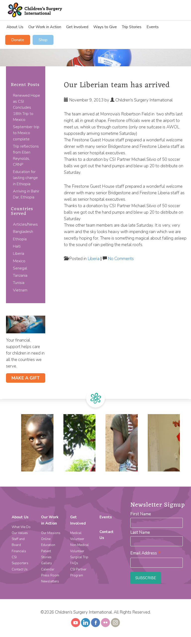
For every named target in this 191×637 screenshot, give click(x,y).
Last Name (140, 532)
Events (152, 26)
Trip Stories (132, 26)
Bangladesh (23, 231)
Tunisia (18, 282)
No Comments (121, 259)
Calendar (47, 569)
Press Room (50, 575)
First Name (140, 514)
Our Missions (50, 533)
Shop (43, 40)
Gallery (46, 563)
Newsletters (50, 581)
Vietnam (20, 290)
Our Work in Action (44, 26)
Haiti (17, 246)
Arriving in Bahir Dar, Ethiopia (26, 194)
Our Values (20, 533)
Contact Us (20, 569)
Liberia (18, 253)
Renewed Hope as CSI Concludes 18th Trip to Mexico (26, 107)
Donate (17, 40)
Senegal (20, 268)
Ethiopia (20, 239)
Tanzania (20, 275)
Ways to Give (105, 26)
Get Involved (77, 26)
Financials (19, 551)
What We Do (21, 527)
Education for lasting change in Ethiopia (25, 178)
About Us (14, 26)
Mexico (19, 261)
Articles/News (25, 224)
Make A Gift (25, 378)
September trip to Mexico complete (26, 133)
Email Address (145, 553)
